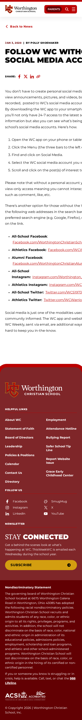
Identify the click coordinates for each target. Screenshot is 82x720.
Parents (54, 9)
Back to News (21, 26)
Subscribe (21, 565)
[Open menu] (73, 9)
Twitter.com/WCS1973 (63, 292)
